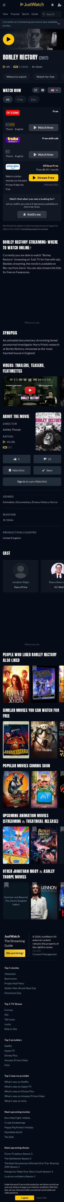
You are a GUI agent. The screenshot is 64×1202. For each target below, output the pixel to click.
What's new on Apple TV (17, 1086)
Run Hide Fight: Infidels (17, 1117)
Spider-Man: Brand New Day (20, 988)
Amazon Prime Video (16, 1060)
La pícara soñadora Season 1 (19, 1176)
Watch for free (45, 76)
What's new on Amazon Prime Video (24, 1096)
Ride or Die (10, 1028)
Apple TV (9, 1050)
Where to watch (16, 76)
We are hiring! (14, 953)
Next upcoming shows (16, 1147)
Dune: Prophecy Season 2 (18, 1153)
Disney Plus (10, 1055)
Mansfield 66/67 (13, 1132)
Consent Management (45, 954)
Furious (8, 1009)
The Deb (9, 1136)
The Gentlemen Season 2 (17, 1158)
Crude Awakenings (14, 1122)
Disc (33, 99)
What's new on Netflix (16, 1081)
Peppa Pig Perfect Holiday (18, 1127)
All (8, 99)
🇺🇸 (52, 90)
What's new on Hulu (15, 1100)
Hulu (7, 1064)
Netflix (8, 1045)
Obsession (10, 973)
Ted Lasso (9, 1019)
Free (20, 99)
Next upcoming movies (17, 1111)
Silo (6, 1014)
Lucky (7, 1024)
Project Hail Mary (14, 983)
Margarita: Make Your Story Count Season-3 (28, 1171)
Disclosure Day (12, 992)
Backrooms (10, 978)
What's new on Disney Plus (19, 1091)
